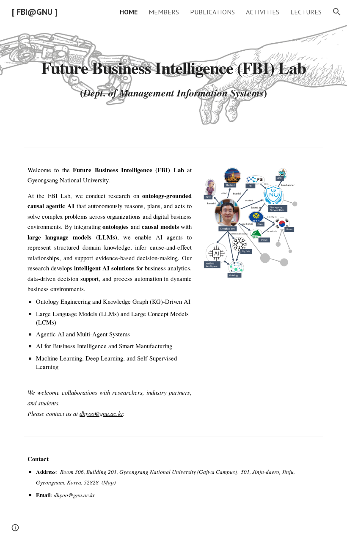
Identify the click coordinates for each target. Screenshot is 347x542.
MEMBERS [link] (164, 12)
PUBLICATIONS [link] (212, 12)
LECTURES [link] (306, 12)
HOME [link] (129, 12)
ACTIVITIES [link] (262, 12)
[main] (173, 71)
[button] (337, 12)
